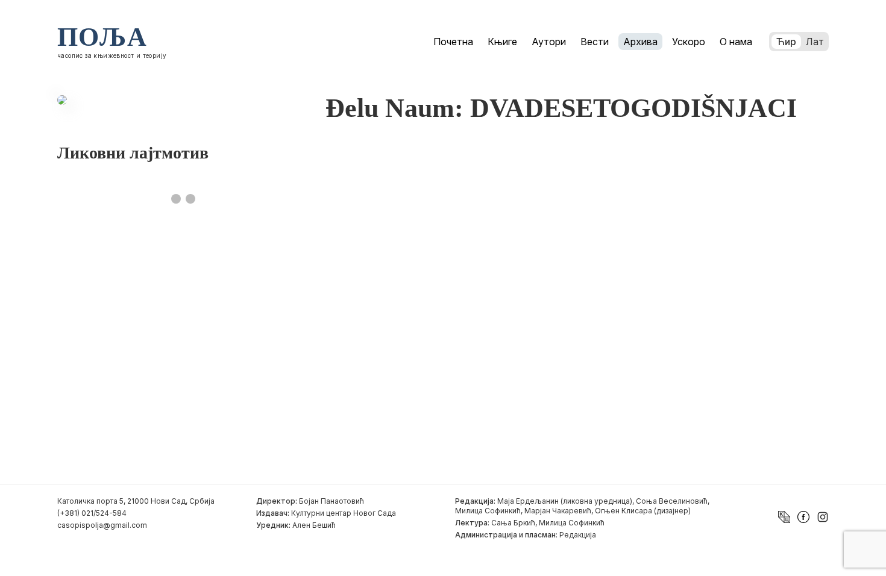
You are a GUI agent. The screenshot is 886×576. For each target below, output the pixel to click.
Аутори (549, 42)
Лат (815, 42)
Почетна (453, 42)
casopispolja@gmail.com (102, 525)
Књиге (502, 42)
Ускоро (688, 42)
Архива (640, 42)
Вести (594, 42)
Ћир (786, 42)
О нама (736, 42)
